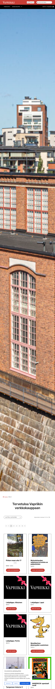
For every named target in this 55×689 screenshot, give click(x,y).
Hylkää (16, 683)
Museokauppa (16, 6)
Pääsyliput (7, 6)
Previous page (6, 526)
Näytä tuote (11, 608)
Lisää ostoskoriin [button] (13, 570)
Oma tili (32, 2)
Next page (25, 526)
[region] (17, 677)
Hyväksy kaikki (25, 683)
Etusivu (6, 497)
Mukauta (8, 683)
